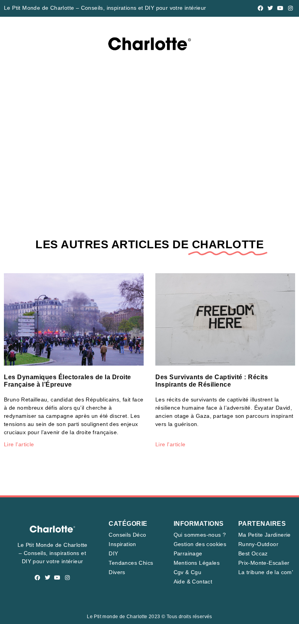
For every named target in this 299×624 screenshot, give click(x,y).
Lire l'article (19, 444)
